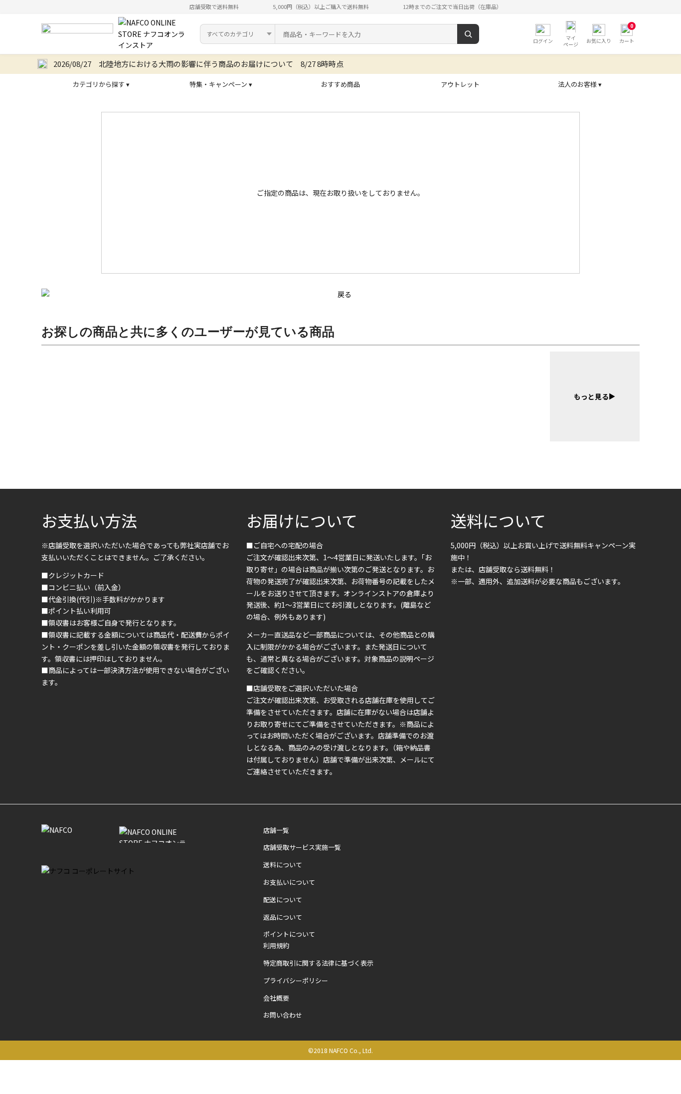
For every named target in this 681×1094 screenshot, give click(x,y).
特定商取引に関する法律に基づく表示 (318, 963)
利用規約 (276, 945)
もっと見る (591, 396)
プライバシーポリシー (295, 980)
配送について (282, 899)
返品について (282, 917)
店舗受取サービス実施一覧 (302, 847)
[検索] (468, 34)
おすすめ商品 (340, 84)
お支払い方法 (89, 520)
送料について (498, 520)
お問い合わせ (282, 1015)
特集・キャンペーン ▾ (220, 84)
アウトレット (460, 84)
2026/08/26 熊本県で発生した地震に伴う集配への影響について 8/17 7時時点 (193, 63)
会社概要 (276, 998)
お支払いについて (289, 882)
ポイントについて (289, 934)
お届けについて (301, 520)
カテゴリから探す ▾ (101, 84)
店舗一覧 (276, 830)
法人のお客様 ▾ (580, 84)
